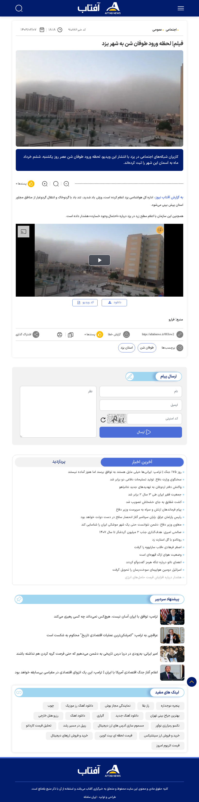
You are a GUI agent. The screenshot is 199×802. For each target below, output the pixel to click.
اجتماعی (171, 29)
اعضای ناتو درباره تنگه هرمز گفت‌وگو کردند (154, 562)
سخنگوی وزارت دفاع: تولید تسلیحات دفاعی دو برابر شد (146, 479)
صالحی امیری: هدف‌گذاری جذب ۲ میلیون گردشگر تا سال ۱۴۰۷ (140, 532)
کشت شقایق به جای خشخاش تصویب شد (154, 502)
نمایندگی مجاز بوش (118, 705)
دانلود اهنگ (77, 715)
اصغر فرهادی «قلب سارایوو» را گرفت (158, 547)
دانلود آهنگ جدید (127, 715)
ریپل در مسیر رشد (74, 725)
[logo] (100, 7)
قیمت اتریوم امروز (168, 745)
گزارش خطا (114, 334)
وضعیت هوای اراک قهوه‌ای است (160, 554)
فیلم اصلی (109, 316)
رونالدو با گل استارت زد (167, 539)
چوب (51, 705)
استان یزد (127, 347)
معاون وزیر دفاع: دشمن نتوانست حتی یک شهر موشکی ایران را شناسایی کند (131, 524)
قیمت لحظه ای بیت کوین (116, 735)
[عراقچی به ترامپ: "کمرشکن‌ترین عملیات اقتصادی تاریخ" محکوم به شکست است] (171, 635)
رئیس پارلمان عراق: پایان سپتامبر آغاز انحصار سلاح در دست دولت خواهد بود (131, 517)
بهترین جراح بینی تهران (165, 715)
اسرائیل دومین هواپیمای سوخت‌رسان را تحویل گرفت (147, 570)
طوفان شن (147, 347)
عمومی (157, 29)
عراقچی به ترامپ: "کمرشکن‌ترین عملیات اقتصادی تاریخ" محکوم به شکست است (102, 635)
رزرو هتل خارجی (48, 715)
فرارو (171, 319)
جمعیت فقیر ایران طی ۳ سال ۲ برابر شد (155, 494)
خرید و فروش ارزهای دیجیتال (69, 735)
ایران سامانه (90, 797)
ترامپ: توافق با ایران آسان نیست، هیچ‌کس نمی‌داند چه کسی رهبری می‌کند (106, 616)
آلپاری (100, 715)
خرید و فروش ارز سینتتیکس (162, 735)
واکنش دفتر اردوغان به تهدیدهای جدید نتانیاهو (150, 487)
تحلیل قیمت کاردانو (38, 725)
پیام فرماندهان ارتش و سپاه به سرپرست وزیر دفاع (149, 509)
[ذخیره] (71, 334)
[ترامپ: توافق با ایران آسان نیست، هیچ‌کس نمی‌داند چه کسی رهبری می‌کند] (171, 616)
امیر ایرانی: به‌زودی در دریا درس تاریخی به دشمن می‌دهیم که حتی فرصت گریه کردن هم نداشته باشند (87, 653)
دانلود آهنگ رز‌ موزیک (79, 705)
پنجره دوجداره (170, 705)
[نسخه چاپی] (59, 334)
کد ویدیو (88, 302)
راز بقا (145, 705)
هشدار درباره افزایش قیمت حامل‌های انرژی (153, 577)
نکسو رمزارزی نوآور (168, 725)
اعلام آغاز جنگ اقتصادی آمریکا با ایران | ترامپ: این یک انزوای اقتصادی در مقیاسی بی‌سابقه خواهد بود (86, 672)
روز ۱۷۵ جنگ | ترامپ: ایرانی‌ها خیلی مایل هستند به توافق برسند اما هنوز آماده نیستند (125, 472)
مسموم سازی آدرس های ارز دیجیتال (121, 725)
